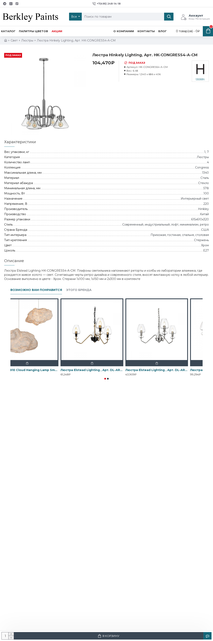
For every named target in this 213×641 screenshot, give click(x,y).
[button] (105, 379)
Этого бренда (79, 290)
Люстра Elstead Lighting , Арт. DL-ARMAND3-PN (171, 370)
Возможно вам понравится (36, 290)
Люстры (27, 40)
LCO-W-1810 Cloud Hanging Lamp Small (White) (41, 370)
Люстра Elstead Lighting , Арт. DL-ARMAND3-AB (106, 370)
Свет (14, 40)
